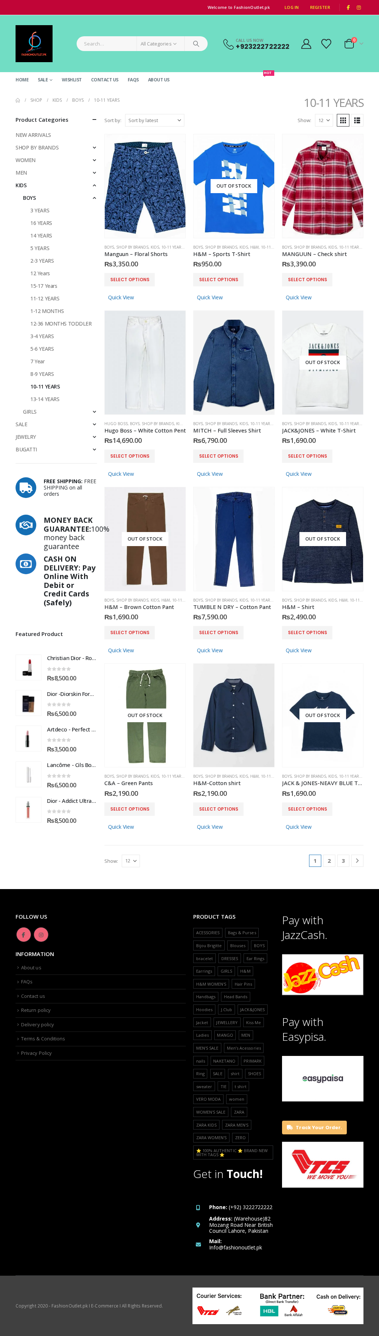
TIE (224, 1086)
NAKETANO (224, 1061)
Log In (292, 7)
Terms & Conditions (43, 1038)
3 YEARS (39, 210)
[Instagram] (358, 7)
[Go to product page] (145, 186)
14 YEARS (41, 235)
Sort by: (112, 120)
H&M (254, 247)
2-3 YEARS (42, 260)
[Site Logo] (34, 43)
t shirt (240, 1086)
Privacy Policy (36, 1053)
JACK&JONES (252, 1009)
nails (200, 1061)
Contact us (104, 80)
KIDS (155, 247)
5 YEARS (39, 248)
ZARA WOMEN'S (211, 1137)
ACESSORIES (208, 932)
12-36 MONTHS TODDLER (61, 323)
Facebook (23, 934)
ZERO (240, 1137)
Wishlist (72, 80)
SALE (43, 80)
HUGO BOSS (116, 423)
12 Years (40, 273)
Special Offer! (195, 80)
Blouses (237, 945)
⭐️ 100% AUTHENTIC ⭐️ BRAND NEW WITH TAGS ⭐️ (232, 1152)
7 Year (37, 361)
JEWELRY (26, 436)
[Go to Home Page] (18, 100)
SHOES (254, 1073)
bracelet (204, 958)
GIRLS (30, 411)
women (236, 1099)
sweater (204, 1086)
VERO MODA (208, 1099)
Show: (304, 120)
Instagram (41, 934)
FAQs (133, 80)
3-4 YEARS (42, 336)
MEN (21, 172)
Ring (200, 1073)
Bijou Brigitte (209, 945)
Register (320, 7)
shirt (235, 1073)
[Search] (196, 43)
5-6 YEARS (42, 348)
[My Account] (306, 44)
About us (159, 80)
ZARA (239, 1112)
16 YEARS (41, 222)
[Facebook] (348, 7)
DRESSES (229, 958)
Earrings (204, 971)
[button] (343, 120)
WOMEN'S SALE (211, 1112)
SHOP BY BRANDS (132, 247)
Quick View (121, 297)
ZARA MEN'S (237, 1125)
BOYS (109, 247)
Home (22, 80)
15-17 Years (43, 285)
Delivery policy (37, 1024)
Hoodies (204, 1009)
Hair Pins (243, 984)
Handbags (206, 996)
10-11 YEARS (172, 247)
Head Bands (236, 996)
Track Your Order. (318, 1127)
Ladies (202, 1035)
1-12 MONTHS (47, 310)
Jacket (202, 1022)
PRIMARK (252, 1061)
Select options (130, 279)
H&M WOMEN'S (211, 984)
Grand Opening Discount (242, 77)
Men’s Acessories (244, 1048)
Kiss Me (253, 1022)
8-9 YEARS (42, 373)
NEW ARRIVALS (33, 134)
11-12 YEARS (44, 298)
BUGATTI (26, 449)
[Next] (357, 861)
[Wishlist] (327, 44)
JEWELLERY (227, 1022)
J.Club (226, 1009)
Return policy (36, 1010)
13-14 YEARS (44, 399)
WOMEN (26, 160)
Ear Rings (255, 958)
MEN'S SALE (207, 1048)
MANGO (225, 1035)
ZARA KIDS (206, 1125)
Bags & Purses (242, 932)
